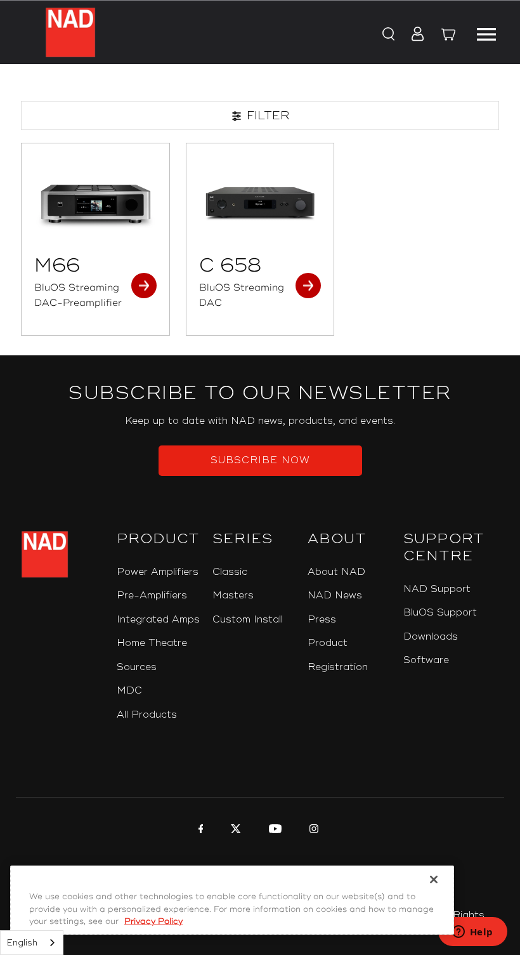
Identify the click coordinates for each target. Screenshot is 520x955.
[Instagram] (312, 830)
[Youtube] (274, 830)
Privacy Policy (153, 921)
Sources (137, 667)
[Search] (387, 35)
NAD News (335, 595)
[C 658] (260, 201)
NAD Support (437, 589)
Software (426, 660)
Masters (233, 595)
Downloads (430, 637)
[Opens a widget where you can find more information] (472, 933)
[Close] (434, 879)
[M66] (95, 201)
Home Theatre (152, 643)
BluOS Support (440, 613)
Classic (229, 572)
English (22, 943)
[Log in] (414, 35)
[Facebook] (199, 830)
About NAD (336, 572)
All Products (147, 715)
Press (322, 620)
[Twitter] (234, 830)
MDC (129, 691)
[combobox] (31, 942)
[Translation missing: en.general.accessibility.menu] (485, 32)
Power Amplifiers (157, 572)
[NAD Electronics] (70, 32)
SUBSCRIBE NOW (260, 460)
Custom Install (247, 620)
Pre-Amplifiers (152, 595)
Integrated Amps (158, 620)
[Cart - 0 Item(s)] (448, 36)
